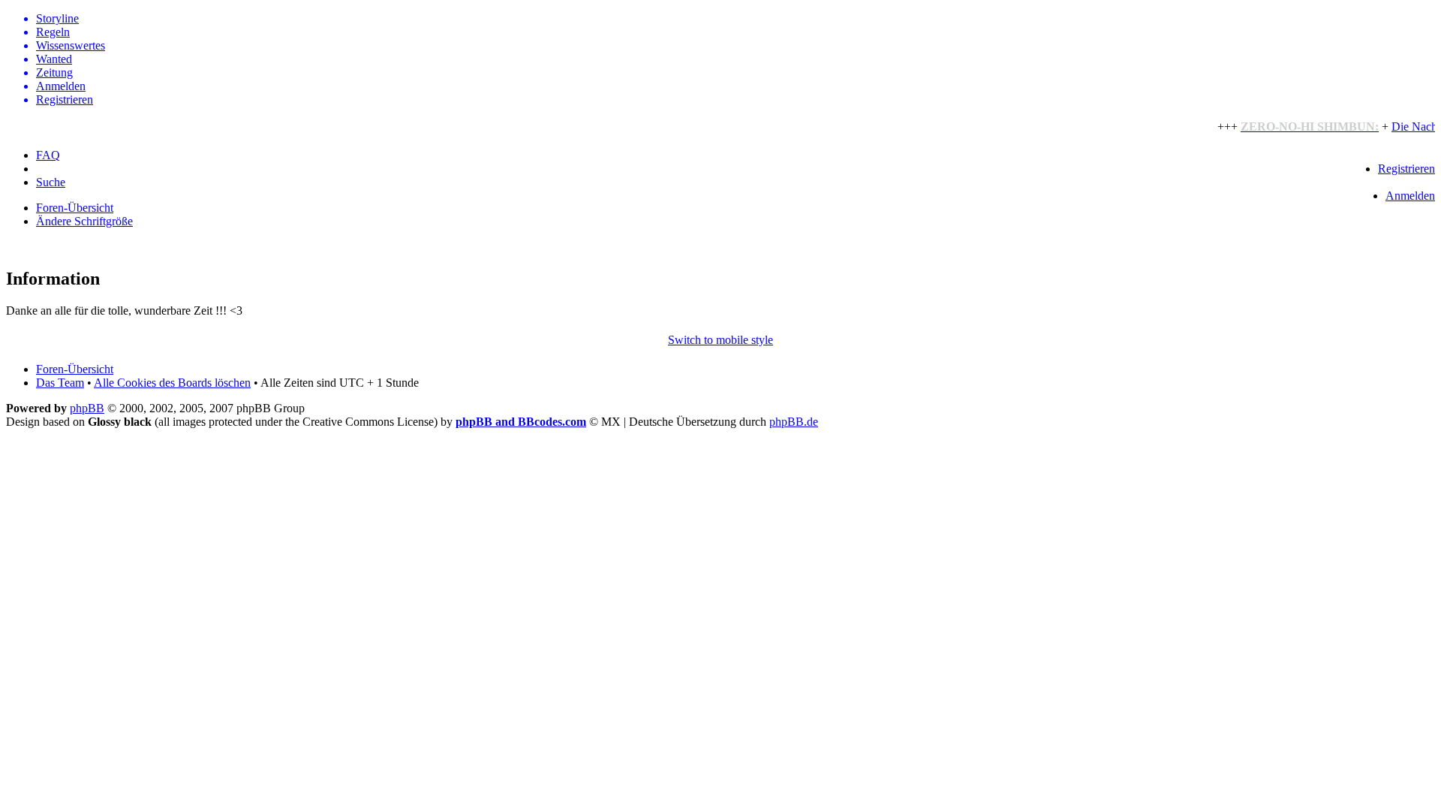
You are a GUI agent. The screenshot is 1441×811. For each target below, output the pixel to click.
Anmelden (1410, 195)
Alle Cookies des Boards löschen (172, 382)
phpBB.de (793, 421)
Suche (50, 182)
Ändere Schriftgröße (84, 221)
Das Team (60, 382)
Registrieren (1406, 168)
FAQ (48, 155)
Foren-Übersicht (74, 207)
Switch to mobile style (720, 339)
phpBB (87, 408)
